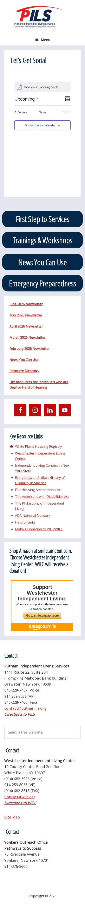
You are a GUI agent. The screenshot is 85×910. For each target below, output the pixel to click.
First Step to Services (42, 218)
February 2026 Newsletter (29, 348)
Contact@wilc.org (19, 796)
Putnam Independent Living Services (42, 17)
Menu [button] (45, 40)
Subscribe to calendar (40, 125)
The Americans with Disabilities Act (42, 496)
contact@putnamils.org (25, 708)
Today (42, 112)
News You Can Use (42, 262)
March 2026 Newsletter (27, 337)
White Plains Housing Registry (38, 446)
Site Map (12, 817)
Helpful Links (25, 522)
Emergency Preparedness (42, 283)
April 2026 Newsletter (26, 326)
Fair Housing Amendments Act (38, 489)
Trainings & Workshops (42, 240)
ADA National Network (32, 515)
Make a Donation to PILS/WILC (39, 529)
